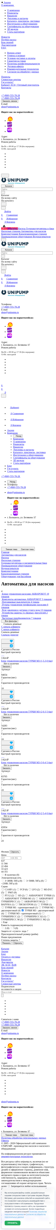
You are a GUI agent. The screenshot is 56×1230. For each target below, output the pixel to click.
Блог (3, 954)
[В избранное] (7, 641)
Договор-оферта (15, 66)
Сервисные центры (11, 984)
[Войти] (2, 382)
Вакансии (12, 15)
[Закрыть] (3, 396)
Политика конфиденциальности (23, 63)
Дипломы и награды (17, 18)
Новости (5, 970)
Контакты (6, 978)
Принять (12, 1223)
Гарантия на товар (16, 61)
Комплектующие (9, 571)
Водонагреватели (10, 568)
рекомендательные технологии (17, 1156)
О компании (13, 10)
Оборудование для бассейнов (16, 576)
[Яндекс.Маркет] (10, 120)
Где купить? (7, 981)
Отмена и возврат (16, 55)
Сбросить (15, 852)
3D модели (12, 29)
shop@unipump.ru (10, 106)
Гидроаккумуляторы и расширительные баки (24, 563)
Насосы (5, 557)
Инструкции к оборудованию (22, 23)
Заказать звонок (9, 101)
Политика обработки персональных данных (23, 1138)
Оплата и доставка (10, 957)
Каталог (5, 948)
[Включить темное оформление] (5, 175)
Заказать (6, 666)
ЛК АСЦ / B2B (8, 965)
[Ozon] (9, 126)
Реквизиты (12, 13)
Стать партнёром (15, 32)
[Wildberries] (9, 131)
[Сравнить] (7, 646)
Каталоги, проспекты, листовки (23, 21)
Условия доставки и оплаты (21, 58)
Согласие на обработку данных (23, 71)
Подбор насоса (8, 975)
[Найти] (3, 204)
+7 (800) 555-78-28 (10, 95)
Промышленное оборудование (16, 565)
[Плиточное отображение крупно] (2, 637)
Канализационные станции (15, 574)
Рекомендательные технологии (23, 69)
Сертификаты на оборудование (23, 26)
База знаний (7, 967)
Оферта (5, 1140)
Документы (7, 962)
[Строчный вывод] (7, 637)
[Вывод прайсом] (9, 637)
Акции (4, 951)
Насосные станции (10, 560)
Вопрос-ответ (14, 53)
